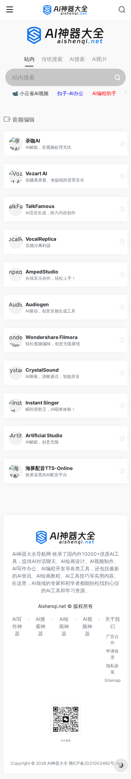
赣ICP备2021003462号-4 (94, 763)
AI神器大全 (57, 763)
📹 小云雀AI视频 (30, 93)
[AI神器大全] (65, 9)
